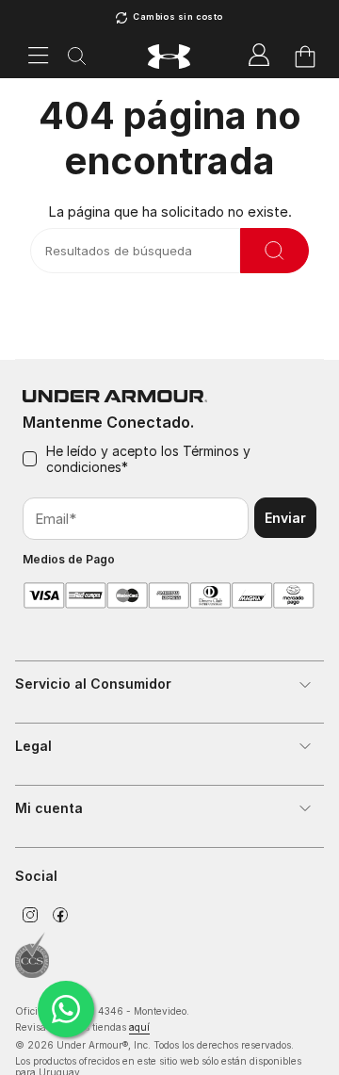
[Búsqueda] (76, 57)
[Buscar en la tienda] (274, 250)
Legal (33, 746)
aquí (139, 1027)
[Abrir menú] (39, 56)
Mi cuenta (49, 808)
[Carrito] (305, 56)
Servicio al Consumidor (93, 684)
